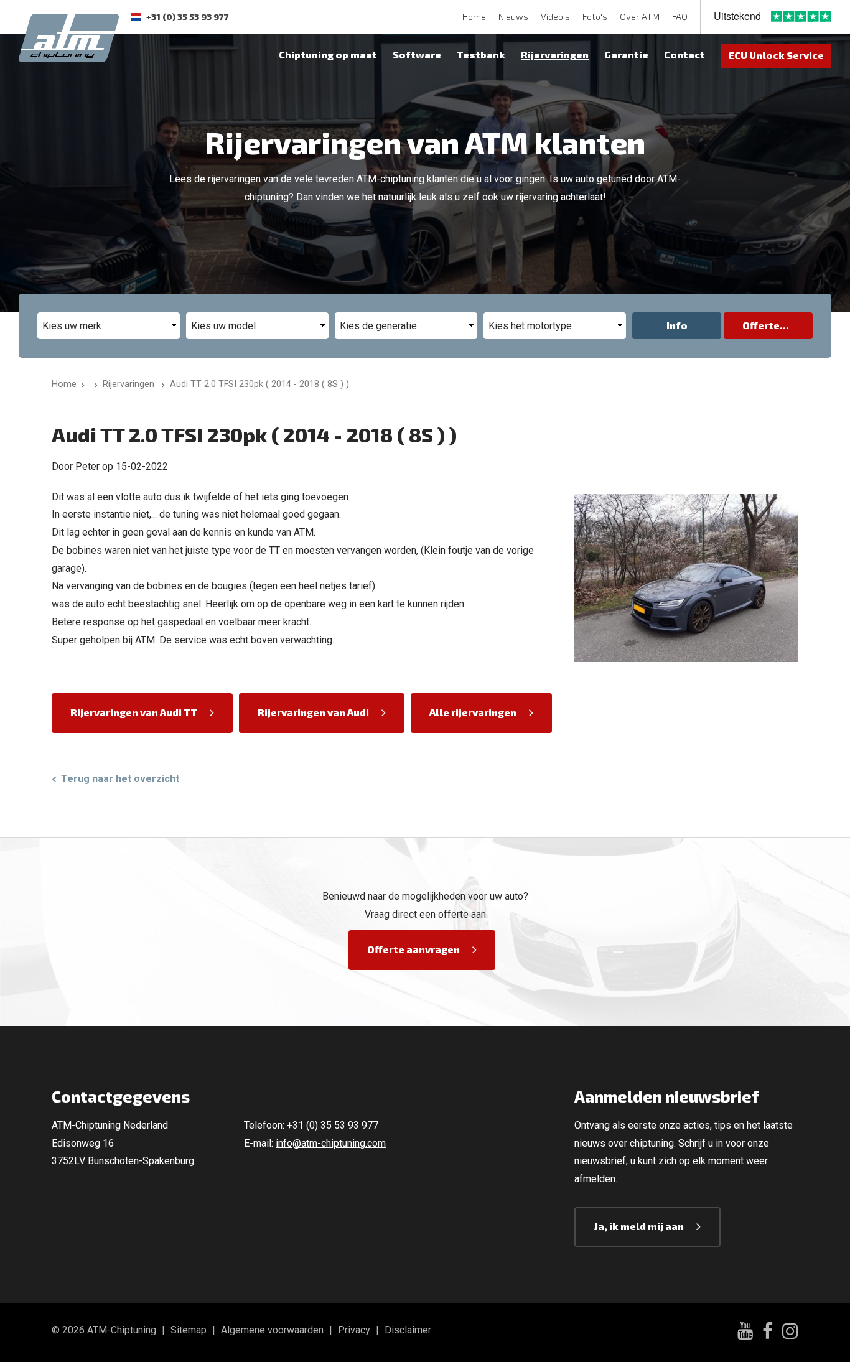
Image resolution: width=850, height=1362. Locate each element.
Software (417, 54)
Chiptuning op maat (328, 54)
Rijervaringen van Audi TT (133, 712)
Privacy (354, 1330)
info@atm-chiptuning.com (331, 1143)
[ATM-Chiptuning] (69, 36)
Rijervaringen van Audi (313, 712)
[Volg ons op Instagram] (790, 1333)
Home (474, 16)
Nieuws (513, 16)
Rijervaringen (555, 54)
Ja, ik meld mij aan (639, 1226)
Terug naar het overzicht (120, 779)
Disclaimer (408, 1330)
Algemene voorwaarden (272, 1330)
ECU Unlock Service (776, 55)
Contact (684, 54)
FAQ (680, 16)
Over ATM (640, 16)
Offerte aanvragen (413, 949)
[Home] (93, 384)
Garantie (626, 54)
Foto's (594, 16)
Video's (555, 16)
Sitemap (188, 1330)
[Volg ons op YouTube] (745, 1332)
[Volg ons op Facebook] (767, 1333)
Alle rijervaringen (472, 712)
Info (677, 325)
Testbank (481, 54)
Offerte (761, 325)
